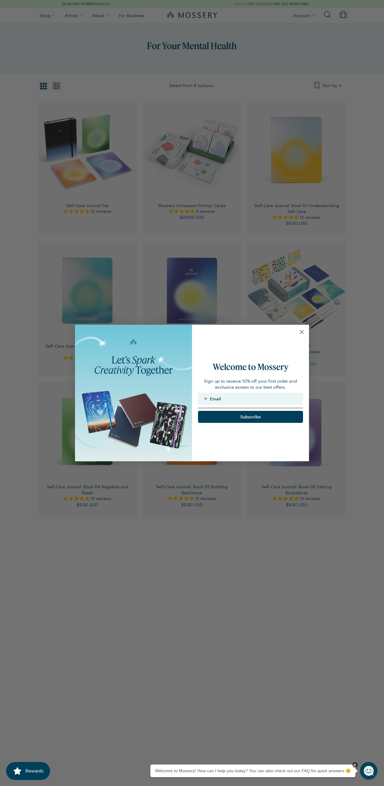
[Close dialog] (302, 332)
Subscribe (250, 416)
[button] (368, 770)
